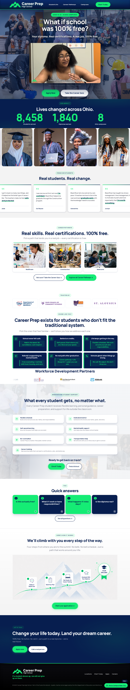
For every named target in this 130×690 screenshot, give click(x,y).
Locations (88, 674)
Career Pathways (69, 5)
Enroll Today (56, 466)
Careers (115, 674)
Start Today (103, 5)
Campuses (85, 5)
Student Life (53, 5)
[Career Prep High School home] (26, 5)
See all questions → (65, 518)
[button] (25, 504)
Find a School (74, 466)
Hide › (125, 681)
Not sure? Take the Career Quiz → (49, 277)
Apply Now (50, 93)
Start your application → (65, 606)
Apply (107, 674)
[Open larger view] (39, 147)
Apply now (20, 649)
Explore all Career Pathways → (81, 277)
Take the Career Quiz (74, 93)
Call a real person (37, 649)
